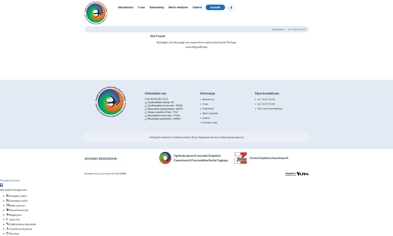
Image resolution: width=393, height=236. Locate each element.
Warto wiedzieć (210, 113)
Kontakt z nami (209, 122)
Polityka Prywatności (160, 137)
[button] (1, 185)
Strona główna (278, 29)
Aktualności (208, 99)
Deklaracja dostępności (232, 137)
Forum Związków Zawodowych (269, 158)
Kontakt (215, 7)
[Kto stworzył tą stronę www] (297, 174)
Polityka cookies (181, 137)
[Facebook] (231, 8)
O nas (205, 103)
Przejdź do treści (10, 180)
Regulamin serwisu (208, 137)
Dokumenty (208, 108)
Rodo (195, 137)
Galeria (206, 117)
